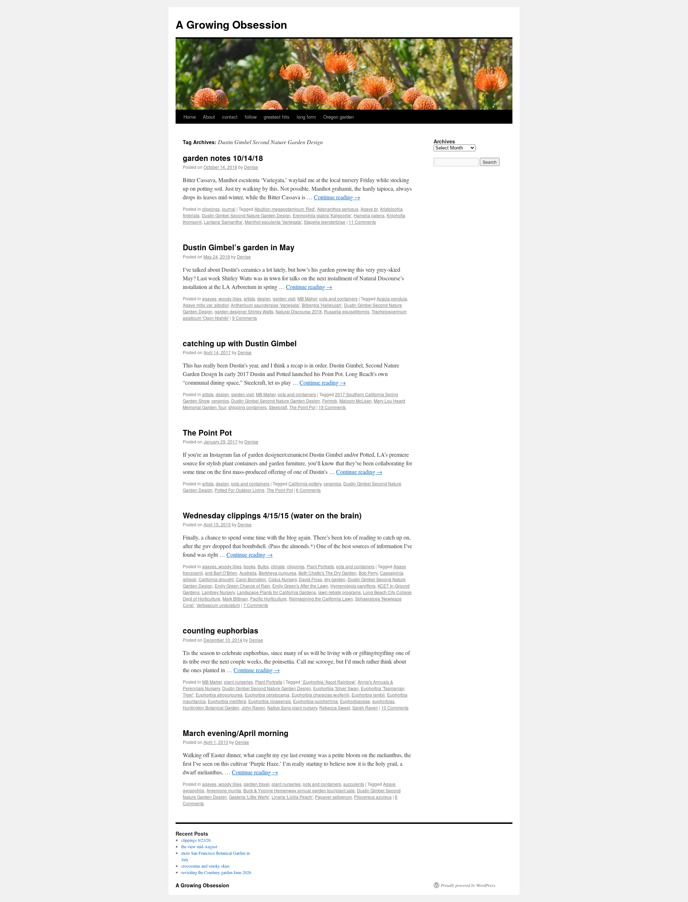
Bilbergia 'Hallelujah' (322, 305)
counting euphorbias (220, 630)
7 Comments (255, 605)
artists (249, 298)
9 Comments (244, 318)
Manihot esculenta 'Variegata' (273, 222)
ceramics (220, 401)
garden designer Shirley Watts (244, 311)
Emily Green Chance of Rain (242, 586)
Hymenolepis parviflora (353, 586)
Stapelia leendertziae (324, 222)
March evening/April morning (235, 732)
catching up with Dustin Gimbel (240, 343)
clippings (211, 209)
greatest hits (277, 116)
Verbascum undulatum (218, 605)
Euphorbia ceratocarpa (267, 695)
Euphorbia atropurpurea (219, 695)
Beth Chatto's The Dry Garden (327, 573)
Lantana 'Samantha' (223, 222)
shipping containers (247, 407)
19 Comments (332, 407)
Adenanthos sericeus (337, 209)
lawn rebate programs (339, 592)
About (209, 116)
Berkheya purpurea (277, 573)
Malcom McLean (355, 401)
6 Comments (308, 490)
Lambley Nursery (218, 592)
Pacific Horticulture (268, 598)
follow (251, 116)
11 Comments (362, 222)
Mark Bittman (235, 598)
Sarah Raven (365, 707)
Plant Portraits (320, 566)
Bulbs (263, 566)
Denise (251, 167)
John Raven (253, 707)
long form (306, 116)
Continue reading (337, 197)
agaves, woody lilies (222, 298)
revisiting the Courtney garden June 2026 (216, 872)
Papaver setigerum (333, 797)
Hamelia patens (369, 215)
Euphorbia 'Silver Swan (336, 688)
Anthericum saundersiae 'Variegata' (265, 305)
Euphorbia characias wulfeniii (320, 695)
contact (230, 116)
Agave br (369, 209)
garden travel (256, 784)
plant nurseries (238, 682)
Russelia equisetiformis (346, 311)
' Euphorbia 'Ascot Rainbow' (328, 682)
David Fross (310, 579)
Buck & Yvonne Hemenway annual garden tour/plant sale (299, 790)
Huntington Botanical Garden (211, 707)
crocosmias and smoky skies (205, 866)
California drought (216, 579)
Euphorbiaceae (355, 701)
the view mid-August (199, 846)
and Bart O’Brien (221, 573)
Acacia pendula (392, 298)
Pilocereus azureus (373, 797)
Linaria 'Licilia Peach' (292, 797)
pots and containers (338, 298)
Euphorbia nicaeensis (269, 701)
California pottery (304, 483)
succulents (353, 784)
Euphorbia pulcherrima (315, 701)
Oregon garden (338, 116)
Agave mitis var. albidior (206, 305)
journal (228, 209)
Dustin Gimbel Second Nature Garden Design (246, 215)
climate (278, 566)
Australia (248, 573)
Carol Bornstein (251, 579)
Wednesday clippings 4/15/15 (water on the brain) (272, 515)
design (264, 298)
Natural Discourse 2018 (299, 311)
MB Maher (307, 298)
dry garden (334, 579)
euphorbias (383, 701)
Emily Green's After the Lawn (300, 586)
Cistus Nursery (282, 579)
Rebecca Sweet (334, 707)
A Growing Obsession (231, 24)
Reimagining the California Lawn (321, 598)
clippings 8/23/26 (196, 840)
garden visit (284, 298)
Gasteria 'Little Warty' (249, 797)
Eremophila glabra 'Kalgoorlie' (322, 215)
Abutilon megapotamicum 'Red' (284, 209)
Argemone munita (223, 790)
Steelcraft (278, 407)
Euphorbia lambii (368, 695)
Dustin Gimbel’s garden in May (239, 247)
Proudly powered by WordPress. (468, 885)
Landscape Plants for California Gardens (276, 592)
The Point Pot (302, 407)
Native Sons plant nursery (292, 707)
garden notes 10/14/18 (223, 157)
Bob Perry (368, 573)
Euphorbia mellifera (227, 701)
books (249, 566)
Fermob (329, 401)
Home (189, 116)
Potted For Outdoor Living (239, 490)
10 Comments (394, 707)
